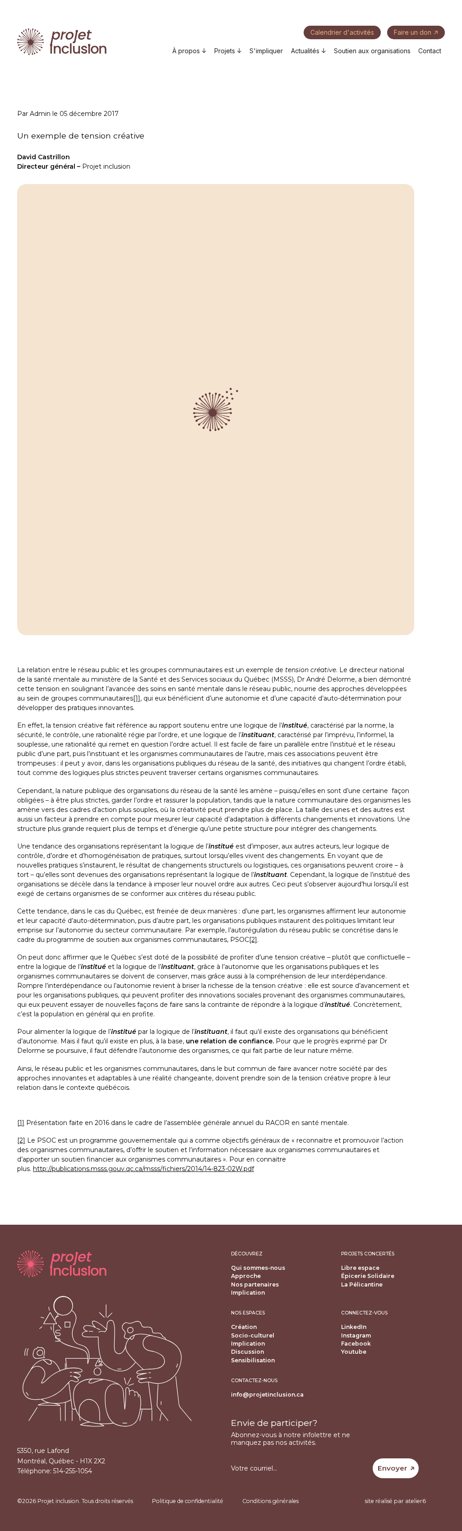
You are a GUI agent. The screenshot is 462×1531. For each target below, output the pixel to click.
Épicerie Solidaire (367, 1276)
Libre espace (360, 1267)
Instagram (356, 1335)
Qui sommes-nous (258, 1267)
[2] (253, 940)
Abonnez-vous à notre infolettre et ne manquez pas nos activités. (290, 1439)
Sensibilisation (253, 1360)
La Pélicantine (362, 1284)
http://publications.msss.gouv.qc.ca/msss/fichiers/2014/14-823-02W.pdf (143, 1169)
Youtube (353, 1351)
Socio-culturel (252, 1335)
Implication (248, 1292)
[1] (136, 698)
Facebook (356, 1343)
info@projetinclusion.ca (267, 1394)
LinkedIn (353, 1326)
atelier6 (415, 1501)
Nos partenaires (255, 1284)
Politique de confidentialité (187, 1501)
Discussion (247, 1351)
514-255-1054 (72, 1471)
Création (244, 1326)
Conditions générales (270, 1501)
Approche (246, 1276)
